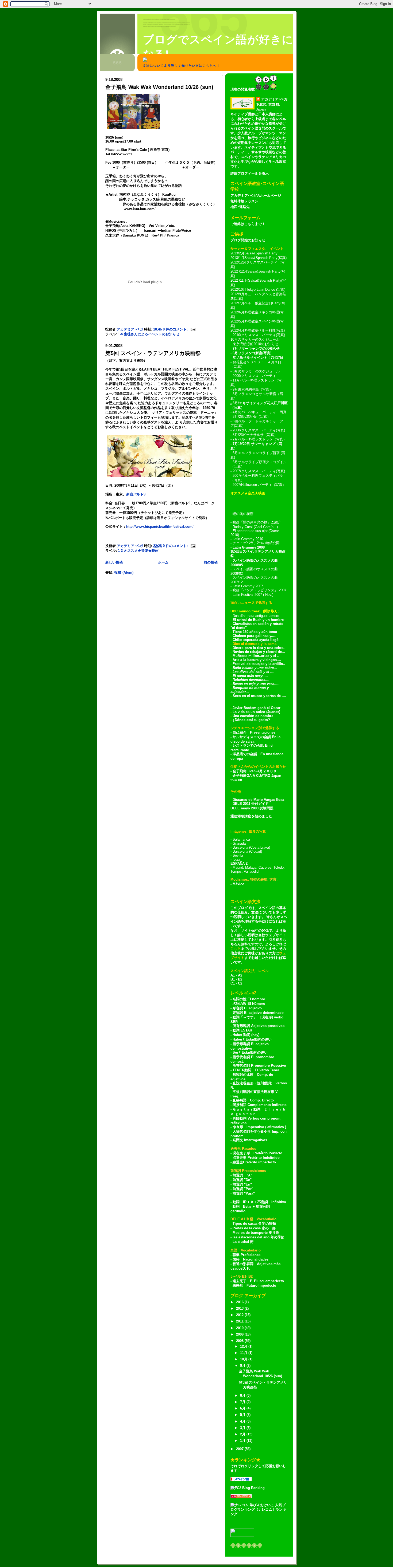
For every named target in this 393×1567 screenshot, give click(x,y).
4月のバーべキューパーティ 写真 (260, 412)
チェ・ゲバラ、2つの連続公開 (256, 543)
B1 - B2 (236, 979)
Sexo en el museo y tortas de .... (259, 696)
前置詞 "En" (242, 1184)
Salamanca (241, 839)
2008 (240, 1341)
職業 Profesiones (246, 1255)
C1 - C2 (236, 983)
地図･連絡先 (240, 207)
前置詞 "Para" (244, 1193)
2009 (240, 1334)
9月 (243, 1366)
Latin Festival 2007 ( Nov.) (253, 595)
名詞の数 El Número (249, 1004)
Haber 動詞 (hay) (246, 1035)
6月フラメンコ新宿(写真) (252, 353)
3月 (243, 1428)
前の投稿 (211, 562)
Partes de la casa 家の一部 (254, 1228)
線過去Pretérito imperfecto (254, 1162)
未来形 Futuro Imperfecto (254, 1285)
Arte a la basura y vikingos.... (257, 660)
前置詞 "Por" (243, 1189)
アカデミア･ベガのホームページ (255, 196)
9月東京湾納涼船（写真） (253, 389)
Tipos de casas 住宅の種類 (254, 1224)
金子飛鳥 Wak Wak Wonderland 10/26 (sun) (159, 87)
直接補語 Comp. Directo (253, 1100)
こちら (235, 949)
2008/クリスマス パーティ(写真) (259, 430)
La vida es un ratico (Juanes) (256, 712)
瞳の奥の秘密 (243, 514)
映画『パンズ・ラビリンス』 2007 (259, 590)
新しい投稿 (114, 562)
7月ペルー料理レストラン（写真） (260, 439)
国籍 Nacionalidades (250, 1259)
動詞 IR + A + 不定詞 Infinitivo (259, 1202)
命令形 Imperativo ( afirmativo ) (259, 1127)
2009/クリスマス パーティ (254, 376)
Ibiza (236, 859)
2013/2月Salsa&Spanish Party (254, 253)
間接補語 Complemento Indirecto (260, 1105)
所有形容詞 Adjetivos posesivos (258, 1026)
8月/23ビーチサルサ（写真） (255, 435)
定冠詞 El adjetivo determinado (258, 1013)
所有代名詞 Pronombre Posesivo (259, 1066)
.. (260, 656)
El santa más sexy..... (250, 676)
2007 (240, 1449)
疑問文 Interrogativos (250, 1140)
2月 (243, 1434)
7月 (243, 1402)
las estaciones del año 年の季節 (258, 1237)
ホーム (163, 562)
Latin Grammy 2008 (249, 547)
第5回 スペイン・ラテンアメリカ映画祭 (153, 353)
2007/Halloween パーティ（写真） (259, 485)
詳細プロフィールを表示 (249, 173)
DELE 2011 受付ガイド (251, 804)
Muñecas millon (246, 656)
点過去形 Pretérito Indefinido (256, 1158)
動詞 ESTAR (242, 1030)
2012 (240, 1315)
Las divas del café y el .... (254, 672)
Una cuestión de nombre (253, 716)
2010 (240, 1328)
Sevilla (238, 855)
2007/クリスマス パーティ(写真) (259, 471)
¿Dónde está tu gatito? (251, 720)
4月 (243, 1421)
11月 (244, 1353)
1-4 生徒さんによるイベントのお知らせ (148, 334)
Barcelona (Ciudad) (247, 851)
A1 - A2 (236, 975)
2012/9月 (237, 294)
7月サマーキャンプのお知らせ (256, 349)
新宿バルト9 (135, 494)
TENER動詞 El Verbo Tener (256, 1070)
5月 (243, 1415)
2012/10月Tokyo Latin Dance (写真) (257, 290)
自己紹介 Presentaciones (254, 732)
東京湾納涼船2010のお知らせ (255, 344)
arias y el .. (270, 656)
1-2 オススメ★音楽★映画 (138, 551)
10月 (244, 1359)
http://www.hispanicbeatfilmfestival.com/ (160, 527)
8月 (243, 1395)
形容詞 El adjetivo (247, 1008)
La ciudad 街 (243, 1242)
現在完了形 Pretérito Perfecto (257, 1153)
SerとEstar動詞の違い (250, 1052)
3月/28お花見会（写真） (252, 417)
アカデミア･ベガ (274, 99)
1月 (243, 1441)
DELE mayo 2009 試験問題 (251, 808)
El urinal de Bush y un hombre (258, 620)
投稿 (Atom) (123, 572)
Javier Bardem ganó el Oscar (256, 708)
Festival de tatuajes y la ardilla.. (259, 664)
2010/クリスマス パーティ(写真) (259, 335)
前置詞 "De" (242, 1180)
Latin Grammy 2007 (248, 586)
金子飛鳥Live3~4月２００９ (255, 771)
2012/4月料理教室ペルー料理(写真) (257, 330)
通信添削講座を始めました (251, 816)
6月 (243, 1408)
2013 (240, 1308)
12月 (244, 1346)
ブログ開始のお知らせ (247, 240)
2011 (240, 1321)
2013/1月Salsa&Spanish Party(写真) (258, 258)
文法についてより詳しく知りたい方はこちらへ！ (181, 65)
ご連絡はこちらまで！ (247, 224)
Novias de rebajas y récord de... (259, 652)
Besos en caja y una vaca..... (256, 684)
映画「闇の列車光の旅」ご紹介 (257, 522)
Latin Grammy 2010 (248, 539)
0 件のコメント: (176, 329)
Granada (239, 843)
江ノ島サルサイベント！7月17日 (258, 358)
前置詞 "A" (242, 1175)
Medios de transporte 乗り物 (256, 1233)
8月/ (235, 403)
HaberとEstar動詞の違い (252, 1039)
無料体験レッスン (244, 201)
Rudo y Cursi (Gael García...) (255, 527)
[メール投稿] (192, 329)
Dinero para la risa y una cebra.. (259, 648)
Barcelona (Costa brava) (251, 847)
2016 (240, 1302)
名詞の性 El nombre (249, 999)
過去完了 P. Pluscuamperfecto (258, 1281)
